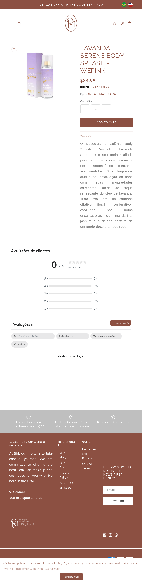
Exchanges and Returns (89, 454)
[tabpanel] (71, 365)
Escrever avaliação (120, 323)
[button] (11, 24)
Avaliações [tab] (23, 324)
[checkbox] (19, 344)
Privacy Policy (64, 475)
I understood (71, 576)
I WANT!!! (117, 501)
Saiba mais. (53, 568)
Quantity (86, 101)
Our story (63, 455)
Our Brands (64, 465)
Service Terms (87, 466)
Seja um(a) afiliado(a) (66, 485)
